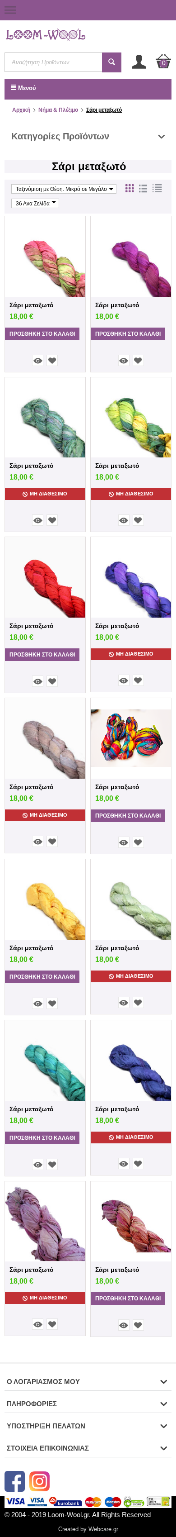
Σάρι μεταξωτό (31, 305)
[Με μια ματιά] (37, 360)
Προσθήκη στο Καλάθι (42, 334)
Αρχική (21, 110)
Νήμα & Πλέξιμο (58, 110)
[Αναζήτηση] (111, 62)
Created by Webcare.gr (88, 1529)
